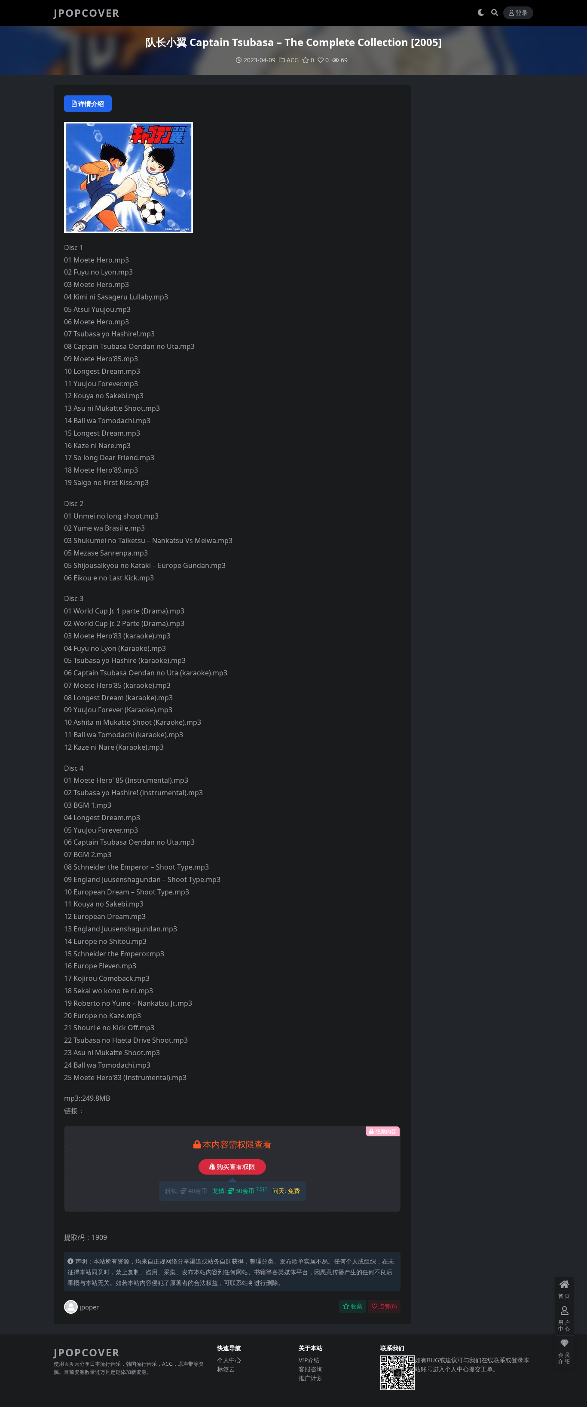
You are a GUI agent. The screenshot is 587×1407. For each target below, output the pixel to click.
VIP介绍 (309, 1360)
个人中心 (229, 1360)
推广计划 (311, 1378)
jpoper (89, 1307)
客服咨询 (311, 1369)
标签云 (226, 1369)
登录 (522, 13)
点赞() (388, 1306)
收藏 (356, 1306)
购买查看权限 (236, 1166)
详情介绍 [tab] (91, 103)
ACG (293, 60)
